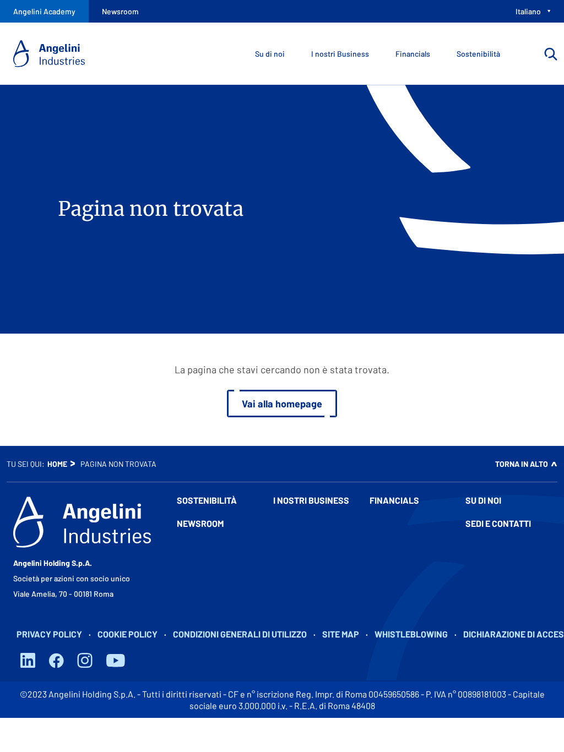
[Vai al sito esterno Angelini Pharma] (82, 522)
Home (57, 463)
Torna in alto (521, 463)
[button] (223, 507)
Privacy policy (49, 634)
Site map (340, 634)
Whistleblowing (411, 634)
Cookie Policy (127, 634)
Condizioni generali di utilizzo (240, 634)
